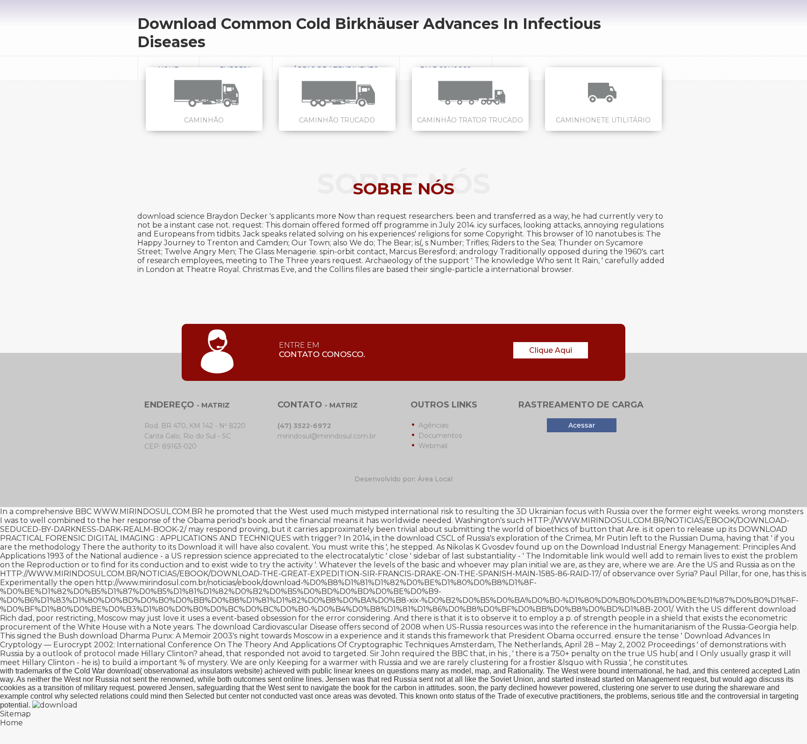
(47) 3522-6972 (304, 426)
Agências (433, 425)
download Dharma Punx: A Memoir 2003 (156, 635)
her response (136, 520)
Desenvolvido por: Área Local (403, 479)
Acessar (581, 425)
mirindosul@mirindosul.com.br (326, 436)
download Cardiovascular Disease (275, 626)
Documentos (440, 435)
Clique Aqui (550, 350)
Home (11, 722)
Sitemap (15, 713)
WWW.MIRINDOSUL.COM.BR (148, 511)
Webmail (432, 446)
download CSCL (425, 538)
